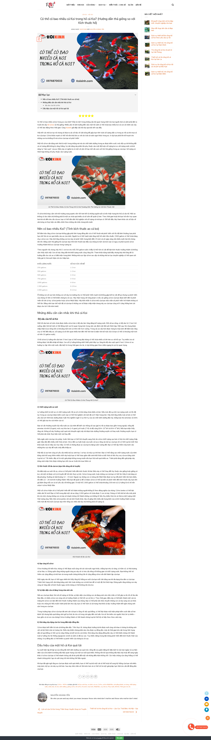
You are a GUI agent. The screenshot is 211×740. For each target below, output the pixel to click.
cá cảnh (90, 685)
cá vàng (126, 685)
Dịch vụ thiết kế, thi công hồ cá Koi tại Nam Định (162, 44)
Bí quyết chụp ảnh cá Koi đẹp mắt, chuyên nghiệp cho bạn (162, 22)
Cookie (99, 738)
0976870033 (201, 727)
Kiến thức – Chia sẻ (117, 5)
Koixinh (68, 127)
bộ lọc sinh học (82, 685)
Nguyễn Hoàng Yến (97, 29)
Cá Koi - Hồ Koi (87, 14)
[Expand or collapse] (135, 95)
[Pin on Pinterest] (92, 676)
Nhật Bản (97, 687)
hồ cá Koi (78, 687)
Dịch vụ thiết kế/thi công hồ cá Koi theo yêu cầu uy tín (161, 37)
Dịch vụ (102, 5)
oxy (102, 687)
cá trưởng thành (118, 685)
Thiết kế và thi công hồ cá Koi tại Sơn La (161, 58)
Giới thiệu (70, 5)
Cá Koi (100, 685)
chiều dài (51, 687)
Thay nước (111, 687)
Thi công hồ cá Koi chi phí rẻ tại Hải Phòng (161, 51)
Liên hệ (138, 5)
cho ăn (57, 687)
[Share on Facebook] (80, 676)
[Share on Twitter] (84, 676)
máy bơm (90, 687)
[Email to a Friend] (88, 676)
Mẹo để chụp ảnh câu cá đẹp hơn (162, 29)
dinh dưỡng (63, 687)
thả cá (105, 687)
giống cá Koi (71, 687)
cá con (95, 685)
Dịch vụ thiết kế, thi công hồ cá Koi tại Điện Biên (162, 73)
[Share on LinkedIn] (95, 676)
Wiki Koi (80, 5)
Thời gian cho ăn (125, 687)
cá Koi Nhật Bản (108, 685)
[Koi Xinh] (50, 5)
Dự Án (130, 5)
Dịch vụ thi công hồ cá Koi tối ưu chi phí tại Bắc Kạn (162, 65)
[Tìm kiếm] (173, 5)
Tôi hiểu (120, 738)
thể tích (117, 687)
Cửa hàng (90, 5)
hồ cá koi (50, 125)
